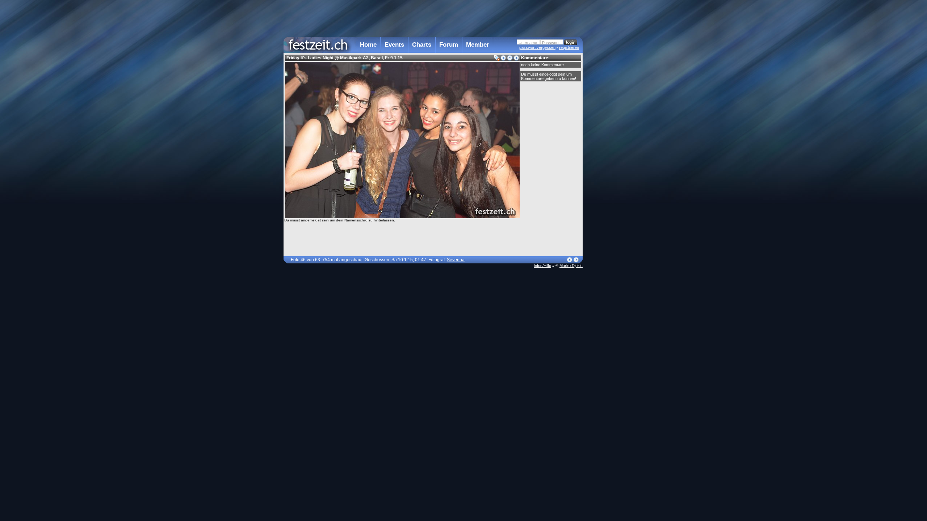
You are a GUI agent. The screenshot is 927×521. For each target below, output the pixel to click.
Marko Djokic (571, 265)
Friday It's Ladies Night (310, 57)
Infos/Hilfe (542, 265)
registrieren (569, 47)
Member (477, 44)
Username (528, 43)
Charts (421, 44)
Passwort (550, 43)
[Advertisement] (614, 145)
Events (394, 44)
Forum (448, 44)
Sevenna (456, 259)
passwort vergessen (537, 47)
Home (368, 44)
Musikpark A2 (354, 57)
